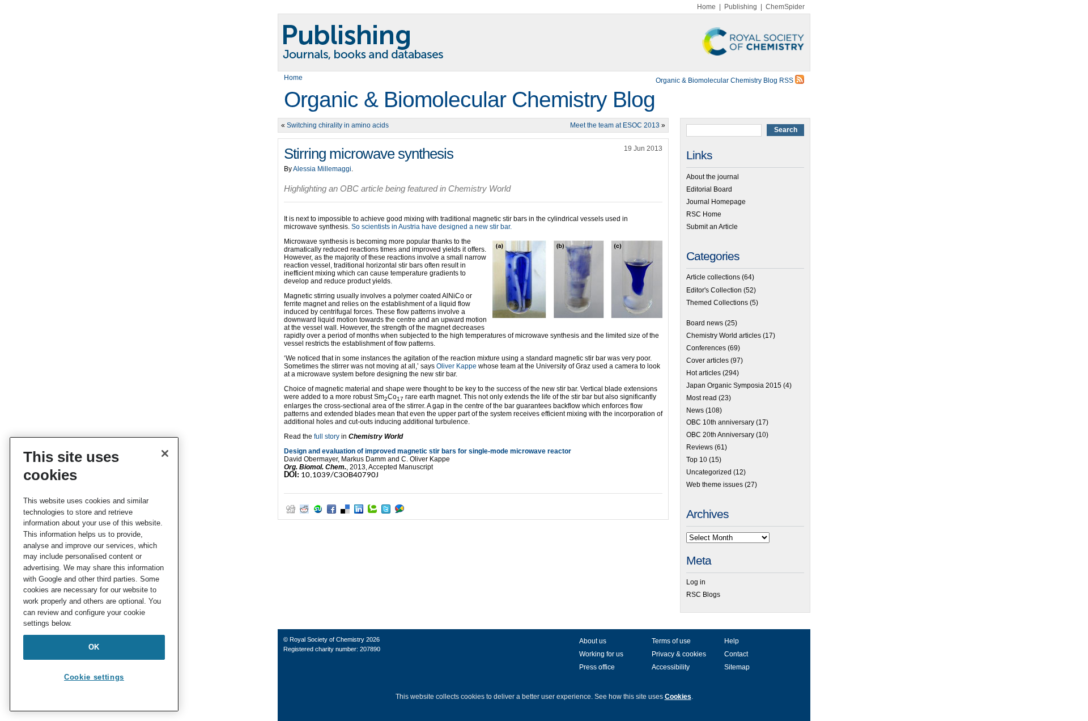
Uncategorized (709, 472)
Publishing (740, 7)
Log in (696, 582)
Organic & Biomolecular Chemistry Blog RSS (725, 80)
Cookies (678, 697)
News (695, 410)
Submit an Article (712, 227)
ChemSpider (785, 7)
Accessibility (671, 667)
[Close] (164, 453)
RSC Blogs (703, 595)
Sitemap (737, 667)
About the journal (712, 177)
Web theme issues (714, 485)
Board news (704, 323)
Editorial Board (709, 189)
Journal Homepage (716, 202)
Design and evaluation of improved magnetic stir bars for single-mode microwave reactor (427, 451)
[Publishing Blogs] (544, 42)
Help (731, 641)
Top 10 (696, 460)
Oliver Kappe (456, 366)
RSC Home (703, 214)
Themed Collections (717, 303)
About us (592, 641)
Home (706, 7)
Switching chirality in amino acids (338, 125)
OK (94, 647)
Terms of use (671, 641)
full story (326, 436)
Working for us (601, 654)
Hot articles (703, 373)
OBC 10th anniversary (720, 422)
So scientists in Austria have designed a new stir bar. (431, 227)
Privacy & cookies (679, 654)
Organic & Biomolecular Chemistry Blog (469, 99)
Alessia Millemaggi (322, 169)
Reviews (699, 447)
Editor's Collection (714, 290)
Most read (701, 398)
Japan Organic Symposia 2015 (733, 385)
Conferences (706, 348)
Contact (736, 654)
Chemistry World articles (723, 336)
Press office (597, 667)
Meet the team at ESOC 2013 (615, 125)
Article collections (713, 277)
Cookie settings (94, 677)
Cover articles (707, 360)
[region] (94, 574)
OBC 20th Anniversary (720, 435)
